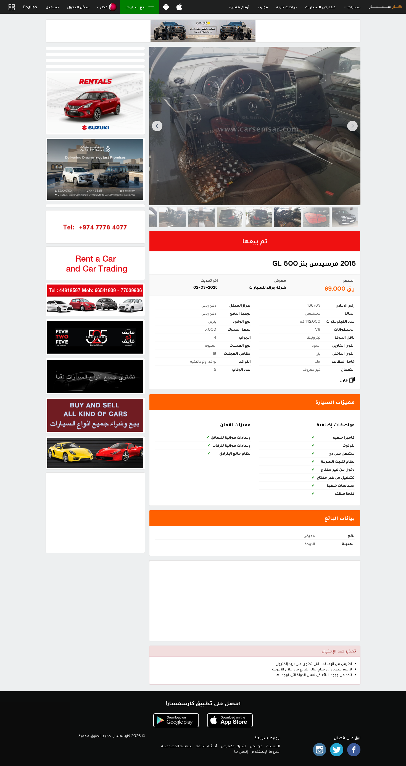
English (30, 6)
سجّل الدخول (78, 6)
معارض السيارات (320, 6)
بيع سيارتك (135, 6)
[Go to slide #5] (230, 217)
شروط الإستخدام (266, 751)
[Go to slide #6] (201, 217)
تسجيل (52, 6)
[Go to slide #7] (172, 217)
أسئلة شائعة (206, 745)
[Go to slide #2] (316, 217)
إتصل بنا (241, 751)
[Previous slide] (352, 126)
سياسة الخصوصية (176, 745)
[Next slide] (157, 126)
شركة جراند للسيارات (267, 287)
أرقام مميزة (239, 6)
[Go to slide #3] (287, 217)
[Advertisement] (255, 601)
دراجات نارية (286, 6)
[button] (107, 7)
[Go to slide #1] (345, 217)
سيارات (353, 6)
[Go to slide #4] (259, 217)
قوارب (263, 6)
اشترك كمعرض (233, 745)
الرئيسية (273, 745)
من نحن (256, 745)
